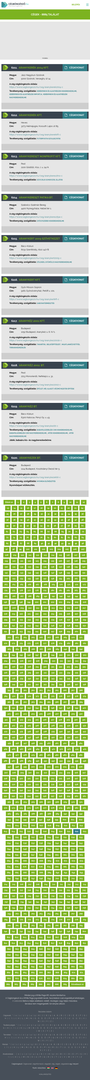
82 (69, 537)
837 (49, 955)
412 (13, 720)
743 (52, 902)
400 (84, 708)
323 (68, 667)
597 (40, 820)
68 (55, 531)
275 (29, 643)
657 (32, 855)
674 (8, 867)
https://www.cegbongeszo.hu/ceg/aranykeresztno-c (35, 176)
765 (56, 914)
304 (5, 661)
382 (25, 702)
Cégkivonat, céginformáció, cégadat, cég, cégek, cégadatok (46, 1064)
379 (84, 696)
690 (57, 873)
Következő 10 (77, 984)
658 (41, 855)
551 (5, 796)
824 (25, 949)
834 (25, 955)
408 (65, 714)
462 (64, 743)
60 (82, 526)
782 (25, 925)
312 (69, 661)
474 (76, 749)
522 (37, 778)
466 (13, 749)
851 (81, 961)
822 (9, 949)
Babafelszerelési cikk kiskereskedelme (54, 430)
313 (76, 661)
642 (73, 843)
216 (76, 608)
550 (84, 790)
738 (14, 902)
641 (65, 843)
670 (57, 861)
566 (41, 802)
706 (21, 884)
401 (9, 714)
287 (41, 649)
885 (32, 984)
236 (60, 620)
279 (60, 643)
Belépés (76, 5)
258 (60, 631)
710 (53, 884)
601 (72, 820)
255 (36, 631)
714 (84, 884)
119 (6, 561)
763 (41, 914)
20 (55, 508)
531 (21, 784)
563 (17, 802)
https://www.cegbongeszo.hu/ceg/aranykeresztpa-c (35, 217)
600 (64, 820)
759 (9, 914)
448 (37, 737)
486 (5, 761)
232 (29, 620)
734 (68, 896)
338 (13, 678)
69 (62, 531)
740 (29, 902)
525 (60, 778)
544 (37, 790)
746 (76, 902)
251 (5, 631)
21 (62, 508)
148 (60, 573)
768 (81, 914)
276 (37, 643)
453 (76, 737)
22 (69, 508)
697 (33, 878)
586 (33, 814)
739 (22, 902)
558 (60, 796)
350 (21, 684)
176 (21, 590)
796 (52, 931)
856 (41, 967)
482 (56, 755)
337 (5, 678)
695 (17, 878)
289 (57, 649)
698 (41, 878)
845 (33, 961)
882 (8, 984)
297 (37, 655)
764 (49, 914)
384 (41, 702)
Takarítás (41, 344)
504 (64, 767)
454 (84, 737)
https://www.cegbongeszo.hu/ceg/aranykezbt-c (33, 426)
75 (21, 537)
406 (49, 714)
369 (5, 696)
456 (17, 743)
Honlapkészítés (45, 1074)
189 (37, 596)
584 (17, 814)
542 (21, 790)
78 (41, 537)
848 (57, 961)
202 (52, 602)
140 (83, 567)
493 (61, 761)
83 (76, 537)
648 (41, 849)
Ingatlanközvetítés (71, 344)
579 (60, 808)
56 (55, 526)
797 (60, 931)
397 (60, 708)
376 (60, 696)
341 (37, 678)
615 (21, 831)
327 (13, 673)
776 (60, 920)
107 (82, 549)
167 (37, 584)
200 (36, 602)
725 (84, 890)
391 (13, 708)
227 (76, 614)
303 (84, 655)
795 (44, 931)
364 (49, 690)
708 (37, 884)
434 (13, 731)
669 (49, 861)
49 (7, 526)
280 (68, 643)
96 (83, 543)
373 (37, 696)
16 (28, 508)
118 (83, 555)
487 (13, 761)
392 (21, 708)
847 (49, 961)
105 (67, 549)
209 (22, 608)
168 (45, 584)
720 (45, 890)
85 (7, 543)
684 (8, 873)
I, (9, 1018)
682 (73, 867)
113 (45, 555)
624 (9, 837)
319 (37, 667)
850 (73, 961)
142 (13, 573)
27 (21, 514)
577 (44, 808)
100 (27, 549)
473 (69, 749)
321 (52, 667)
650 (57, 849)
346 (76, 678)
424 (21, 726)
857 (49, 967)
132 (21, 567)
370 (13, 696)
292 (80, 649)
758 (84, 908)
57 (62, 526)
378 (76, 696)
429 (60, 726)
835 (33, 955)
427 (45, 726)
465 (5, 749)
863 (16, 972)
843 (17, 961)
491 (45, 761)
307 (29, 661)
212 (45, 608)
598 (48, 820)
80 (55, 537)
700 (57, 878)
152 (6, 579)
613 (5, 831)
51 (21, 526)
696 (25, 878)
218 (5, 614)
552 (13, 796)
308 (37, 661)
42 (42, 520)
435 (21, 731)
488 (21, 761)
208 (14, 608)
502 (49, 767)
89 (35, 543)
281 (76, 643)
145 (37, 573)
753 (44, 908)
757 (76, 908)
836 (41, 955)
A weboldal (17, 1001)
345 (68, 678)
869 (65, 972)
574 (21, 808)
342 (45, 678)
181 (60, 590)
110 (22, 555)
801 (8, 937)
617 (37, 831)
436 (29, 731)
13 (8, 508)
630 (57, 837)
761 (25, 914)
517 (84, 773)
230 (13, 620)
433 (5, 731)
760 (17, 914)
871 (81, 972)
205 (76, 602)
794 (36, 931)
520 (21, 778)
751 (29, 908)
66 (41, 531)
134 (37, 567)
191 (53, 596)
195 (84, 596)
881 (81, 978)
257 (52, 631)
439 (53, 731)
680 (57, 867)
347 (84, 678)
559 (68, 796)
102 (43, 549)
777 (68, 920)
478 (25, 755)
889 (65, 984)
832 (9, 955)
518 (5, 778)
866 (41, 972)
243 (29, 626)
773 (37, 920)
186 (14, 596)
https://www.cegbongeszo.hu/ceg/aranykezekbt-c (35, 477)
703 (81, 878)
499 (25, 767)
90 (42, 543)
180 (52, 590)
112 (37, 555)
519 (13, 778)
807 (57, 937)
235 (52, 620)
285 (25, 649)
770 (13, 920)
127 (68, 561)
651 (65, 849)
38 (14, 520)
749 (13, 908)
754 (52, 908)
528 (84, 778)
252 (13, 631)
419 (68, 720)
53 (35, 526)
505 (72, 767)
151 (83, 573)
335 (76, 673)
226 (68, 614)
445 (13, 737)
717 (21, 890)
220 (21, 614)
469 (37, 749)
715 (5, 890)
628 (41, 837)
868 (57, 972)
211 (37, 608)
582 (84, 808)
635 (17, 843)
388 (73, 702)
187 (21, 596)
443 (84, 731)
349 (13, 684)
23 (75, 508)
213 (53, 608)
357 (76, 684)
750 (21, 908)
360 (17, 690)
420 (76, 720)
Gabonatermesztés (45, 303)
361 (25, 690)
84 (83, 537)
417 (52, 720)
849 (65, 961)
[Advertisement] (45, 40)
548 (68, 790)
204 (68, 602)
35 (76, 514)
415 (37, 720)
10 (70, 502)
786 (57, 925)
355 (60, 684)
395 (44, 708)
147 (52, 573)
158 (52, 579)
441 (68, 731)
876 (41, 978)
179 (44, 590)
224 (52, 614)
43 (48, 520)
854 (24, 967)
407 (57, 714)
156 (37, 579)
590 (65, 814)
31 (49, 514)
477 (17, 755)
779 (84, 920)
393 (29, 708)
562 (9, 802)
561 (84, 796)
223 (44, 614)
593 (9, 820)
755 (60, 908)
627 (33, 837)
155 (29, 579)
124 (44, 561)
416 (44, 720)
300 (60, 655)
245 (44, 626)
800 (84, 931)
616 (29, 831)
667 (33, 861)
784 (41, 925)
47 (76, 520)
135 (44, 567)
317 (21, 667)
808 (65, 937)
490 (37, 761)
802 (16, 937)
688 (41, 873)
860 (73, 967)
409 (73, 714)
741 (37, 902)
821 (84, 943)
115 (60, 555)
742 (45, 902)
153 (13, 579)
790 (5, 931)
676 (24, 867)
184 (84, 590)
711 (61, 884)
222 (37, 614)
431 (76, 726)
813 (21, 943)
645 (17, 849)
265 (33, 637)
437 (37, 731)
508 (14, 773)
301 (68, 655)
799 (76, 931)
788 (73, 925)
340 (29, 678)
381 (17, 702)
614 (13, 831)
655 (16, 855)
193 (68, 596)
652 (73, 849)
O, (35, 1018)
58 (69, 526)
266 (41, 637)
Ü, (76, 1018)
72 (83, 531)
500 (33, 767)
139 (76, 567)
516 (76, 773)
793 (29, 931)
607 (41, 825)
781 (17, 925)
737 (6, 902)
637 (33, 843)
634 (9, 843)
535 (52, 784)
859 (65, 967)
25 (7, 514)
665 (17, 861)
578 (52, 808)
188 (29, 596)
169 (53, 584)
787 (65, 925)
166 (29, 584)
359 (9, 690)
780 (9, 925)
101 (35, 549)
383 (33, 702)
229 (5, 620)
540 (5, 790)
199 (28, 602)
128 (76, 561)
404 (33, 714)
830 (73, 949)
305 (13, 661)
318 (29, 667)
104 (59, 549)
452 (68, 737)
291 (73, 649)
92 (55, 543)
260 (76, 631)
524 (52, 778)
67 (48, 531)
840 (73, 955)
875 (32, 978)
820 (76, 943)
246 (52, 626)
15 (21, 508)
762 (33, 914)
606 (33, 825)
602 (80, 820)
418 (60, 720)
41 (35, 520)
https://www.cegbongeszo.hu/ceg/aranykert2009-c (35, 258)
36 (82, 514)
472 (61, 749)
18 (41, 508)
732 (52, 896)
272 (5, 643)
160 (68, 579)
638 (41, 843)
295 (21, 655)
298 (45, 655)
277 (44, 643)
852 (9, 967)
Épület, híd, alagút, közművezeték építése (55, 389)
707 (29, 884)
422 (5, 726)
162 (84, 579)
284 (17, 649)
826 (41, 949)
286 (33, 649)
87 (21, 543)
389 (81, 702)
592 (80, 814)
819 (68, 943)
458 (33, 743)
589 (57, 814)
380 (9, 702)
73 (7, 537)
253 (21, 631)
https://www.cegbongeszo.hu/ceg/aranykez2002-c (35, 384)
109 (14, 555)
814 (29, 943)
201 (44, 602)
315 (5, 667)
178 (37, 590)
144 (29, 573)
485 (80, 755)
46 (69, 520)
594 (17, 820)
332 (52, 673)
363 (41, 690)
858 (57, 967)
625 (17, 837)
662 (73, 855)
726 (5, 896)
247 (60, 626)
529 (5, 784)
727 (13, 896)
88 (28, 543)
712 (69, 884)
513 (53, 773)
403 (25, 714)
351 (29, 684)
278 (52, 643)
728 (21, 896)
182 (68, 590)
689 (49, 873)
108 (6, 555)
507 (6, 773)
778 (76, 920)
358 (84, 684)
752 (37, 908)
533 (37, 784)
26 (14, 514)
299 (52, 655)
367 (73, 690)
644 (9, 849)
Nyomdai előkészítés (46, 481)
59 (76, 526)
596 (32, 820)
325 (84, 667)
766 (65, 914)
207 (6, 608)
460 (49, 743)
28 (28, 514)
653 (81, 849)
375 (52, 696)
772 (29, 920)
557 (52, 796)
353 (45, 684)
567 (49, 802)
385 (49, 702)
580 (68, 808)
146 (45, 573)
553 (21, 796)
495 (76, 761)
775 (52, 920)
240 (5, 626)
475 (84, 749)
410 (80, 714)
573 (13, 808)
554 (29, 796)
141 (6, 573)
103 (51, 549)
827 (49, 949)
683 (81, 867)
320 (45, 667)
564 (25, 802)
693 (81, 873)
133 (29, 567)
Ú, (73, 1018)
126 (60, 561)
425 (29, 726)
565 (33, 802)
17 (35, 508)
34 (69, 514)
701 (65, 878)
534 (45, 784)
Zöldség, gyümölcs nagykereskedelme (54, 262)
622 (76, 831)
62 (14, 531)
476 (9, 755)
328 (21, 673)
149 (68, 573)
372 (29, 696)
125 (52, 561)
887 (48, 984)
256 (44, 631)
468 (29, 749)
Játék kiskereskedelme (58, 433)
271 (80, 637)
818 (60, 943)
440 (61, 731)
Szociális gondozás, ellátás (50, 180)
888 (57, 984)
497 (9, 767)
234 (45, 620)
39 (21, 520)
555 (36, 796)
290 (65, 649)
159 (60, 579)
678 (41, 867)
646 (25, 849)
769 (5, 920)
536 (60, 784)
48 (82, 520)
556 (44, 796)
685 (17, 873)
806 (49, 937)
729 (29, 896)
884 (24, 984)
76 (27, 537)
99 (20, 549)
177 (29, 590)
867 (49, 972)
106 (75, 549)
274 (21, 643)
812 (13, 943)
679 (49, 867)
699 (49, 878)
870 (73, 972)
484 (72, 755)
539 (84, 784)
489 (29, 761)
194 (76, 596)
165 (21, 584)
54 (41, 526)
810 (81, 937)
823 (17, 949)
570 (73, 802)
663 (81, 855)
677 (32, 867)
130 (6, 567)
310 (53, 661)
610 (65, 825)
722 (60, 890)
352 (37, 684)
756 (68, 908)
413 (21, 720)
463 (72, 743)
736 (84, 896)
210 (30, 608)
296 (29, 655)
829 (65, 949)
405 (41, 714)
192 (60, 596)
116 (68, 555)
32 (55, 514)
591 (73, 814)
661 (65, 855)
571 (80, 802)
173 (84, 584)
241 (13, 626)
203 (60, 602)
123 (37, 561)
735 (76, 896)
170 (61, 584)
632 (73, 837)
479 (33, 755)
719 (37, 890)
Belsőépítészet (54, 344)
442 (76, 731)
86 (14, 543)
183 (76, 590)
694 (9, 878)
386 (57, 702)
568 (57, 802)
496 (84, 761)
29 (35, 514)
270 (73, 637)
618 (45, 831)
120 (14, 561)
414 (29, 720)
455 (9, 743)
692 (73, 873)
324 (76, 667)
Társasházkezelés (17, 348)
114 (52, 555)
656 (24, 855)
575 (29, 808)
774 (45, 920)
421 (83, 720)
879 (65, 978)
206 (84, 602)
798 (68, 931)
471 (53, 749)
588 (49, 814)
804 (32, 937)
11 (77, 502)
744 (60, 902)
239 (84, 620)
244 (37, 626)
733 (60, 896)
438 (45, 731)
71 (76, 531)
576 (37, 808)
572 (5, 808)
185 (6, 596)
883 (16, 984)
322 (60, 667)
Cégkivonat (76, 67)
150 (76, 573)
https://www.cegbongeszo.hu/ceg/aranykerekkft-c (35, 134)
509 (22, 773)
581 (76, 808)
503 (56, 767)
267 (49, 637)
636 (25, 843)
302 (76, 655)
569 (65, 802)
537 (68, 784)
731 (45, 896)
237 (68, 620)
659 (49, 855)
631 (65, 837)
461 (56, 743)
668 (41, 861)
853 (17, 967)
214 (60, 608)
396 (52, 708)
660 (57, 855)
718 (29, 890)
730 (37, 896)
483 (64, 755)
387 (65, 702)
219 (13, 614)
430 (68, 726)
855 (32, 967)
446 (21, 737)
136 (52, 567)
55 (48, 526)
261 (84, 631)
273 (13, 643)
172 (76, 584)
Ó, (39, 1018)
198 (21, 602)
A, (54, 1015)
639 (49, 843)
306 (21, 661)
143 (21, 573)
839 (65, 955)
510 (30, 773)
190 (45, 596)
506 (80, 767)
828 (57, 949)
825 (33, 949)
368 (81, 690)
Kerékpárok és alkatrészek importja (25, 94)
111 (30, 555)
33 (62, 514)
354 (52, 684)
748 (5, 908)
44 (55, 520)
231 (21, 620)
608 (49, 825)
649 (49, 849)
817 (52, 943)
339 (21, 678)
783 (33, 925)
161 (76, 579)
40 (28, 520)
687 (33, 873)
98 (13, 549)
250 (84, 626)
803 (24, 937)
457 (25, 743)
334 (68, 673)
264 (25, 637)
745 (68, 902)
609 (57, 825)
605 (25, 825)
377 (68, 696)
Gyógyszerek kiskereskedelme (50, 221)
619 (52, 831)
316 (13, 667)
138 (68, 567)
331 (45, 673)
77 (34, 537)
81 (62, 537)
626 (25, 837)
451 (60, 737)
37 (7, 520)
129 (83, 561)
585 (25, 814)
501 (41, 767)
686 (25, 873)
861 (81, 967)
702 (73, 878)
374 (45, 696)
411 (6, 720)
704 (5, 884)
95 (76, 543)
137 (60, 567)
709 (45, 884)
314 (84, 661)
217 (84, 608)
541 (13, 790)
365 (56, 690)
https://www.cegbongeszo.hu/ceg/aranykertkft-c (34, 299)
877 (49, 978)
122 (29, 561)
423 (13, 726)
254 (29, 631)
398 (68, 708)
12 (84, 502)
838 (57, 955)
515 (68, 773)
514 (60, 773)
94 (69, 543)
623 (84, 831)
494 (68, 761)
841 (81, 955)
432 (84, 726)
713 (76, 884)
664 (8, 861)
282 (84, 643)
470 (45, 749)
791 (13, 931)
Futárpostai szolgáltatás (48, 139)
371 (21, 696)
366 (65, 690)
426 (37, 726)
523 (44, 778)
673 (81, 861)
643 (81, 843)
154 (21, 579)
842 (9, 961)
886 (40, 984)
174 (5, 590)
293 (5, 655)
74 (14, 537)
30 (42, 514)
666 (25, 861)
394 (37, 708)
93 (62, 543)
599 (56, 820)
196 (5, 602)
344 (60, 678)
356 (68, 684)
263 (17, 637)
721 (52, 890)
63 (21, 531)
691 (65, 873)
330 (37, 673)
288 (49, 649)
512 (45, 773)
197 (13, 602)
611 (73, 825)
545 (44, 790)
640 (57, 843)
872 (9, 978)
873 (17, 978)
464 (80, 743)
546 (52, 790)
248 (68, 626)
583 (9, 814)
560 (76, 796)
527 (76, 778)
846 (41, 961)
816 (44, 943)
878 (57, 978)
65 (35, 531)
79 (48, 537)
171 (68, 584)
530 (13, 784)
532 (29, 784)
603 (9, 825)
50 (14, 526)
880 (73, 978)
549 (76, 790)
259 (68, 631)
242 (21, 626)
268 (57, 637)
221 (29, 614)
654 (8, 855)
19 (48, 508)
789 (81, 925)
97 (7, 549)
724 (76, 890)
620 (60, 831)
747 (84, 902)
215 (68, 608)
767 (73, 914)
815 (36, 943)
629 (49, 837)
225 (60, 614)
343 (52, 678)
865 (33, 972)
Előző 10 (9, 502)
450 (53, 737)
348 (5, 684)
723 (68, 890)
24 (82, 508)
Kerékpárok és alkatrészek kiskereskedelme (57, 91)
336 (84, 673)
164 (13, 584)
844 (25, 961)
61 (7, 531)
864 (24, 972)
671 (65, 861)
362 (33, 690)
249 (76, 626)
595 (24, 820)
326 (5, 673)
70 (69, 531)
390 (5, 708)
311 (61, 661)
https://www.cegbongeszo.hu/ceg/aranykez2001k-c (35, 340)
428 (53, 726)
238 (76, 620)
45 (62, 520)
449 (45, 737)
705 (13, 884)
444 (5, 737)
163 (6, 584)
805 (41, 937)
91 (49, 543)
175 (13, 590)
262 (9, 637)
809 (73, 937)
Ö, (42, 1018)
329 (29, 673)
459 (41, 743)
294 (13, 655)
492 (53, 761)
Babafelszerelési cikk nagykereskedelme (28, 433)
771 (21, 920)
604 (17, 825)
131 (14, 567)
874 (24, 978)
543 (29, 790)
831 (81, 949)
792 (21, 931)
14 (15, 508)
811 (5, 943)
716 (13, 890)
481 (49, 755)
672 (73, 861)
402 (17, 714)
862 (8, 972)
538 (76, 784)
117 (75, 555)
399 (76, 708)
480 (41, 755)
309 (45, 661)
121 (21, 561)
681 (65, 867)
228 (84, 614)
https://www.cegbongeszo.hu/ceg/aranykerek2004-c (36, 87)
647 (33, 849)
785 (49, 925)
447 (29, 737)
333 (60, 673)
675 (16, 867)
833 (17, 955)
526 (68, 778)
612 (81, 825)
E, (73, 1015)
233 (37, 620)
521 (29, 778)
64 (28, 531)
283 (9, 649)
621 (68, 831)
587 (41, 814)
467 (21, 749)
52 (28, 526)
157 (44, 579)
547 (60, 790)
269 (65, 637)
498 (17, 767)
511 (37, 773)
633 (81, 837)
